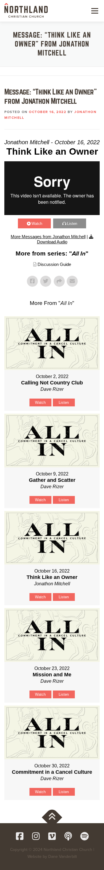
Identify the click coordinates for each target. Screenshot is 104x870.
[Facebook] (19, 836)
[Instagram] (35, 836)
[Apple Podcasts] (68, 836)
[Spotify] (84, 836)
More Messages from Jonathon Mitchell (48, 236)
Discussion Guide (54, 264)
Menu (94, 11)
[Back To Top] (52, 817)
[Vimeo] (52, 836)
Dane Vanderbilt (62, 856)
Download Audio (52, 241)
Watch (36, 223)
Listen (72, 223)
